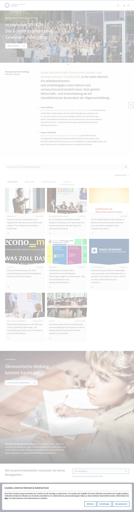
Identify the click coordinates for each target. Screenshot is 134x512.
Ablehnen (90, 504)
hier (6, 498)
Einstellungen (104, 504)
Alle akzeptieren (121, 504)
